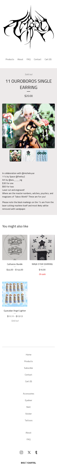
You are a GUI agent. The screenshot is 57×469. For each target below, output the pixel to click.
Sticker (28, 413)
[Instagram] (21, 452)
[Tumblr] (36, 452)
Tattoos (29, 420)
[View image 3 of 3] (41, 155)
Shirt (28, 407)
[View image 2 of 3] (28, 155)
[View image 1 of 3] (15, 155)
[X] (29, 452)
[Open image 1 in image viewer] (28, 126)
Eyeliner (28, 400)
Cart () (48, 59)
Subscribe (28, 368)
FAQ (29, 59)
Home (28, 354)
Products (10, 59)
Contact (37, 59)
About (20, 59)
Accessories (28, 393)
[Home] (28, 27)
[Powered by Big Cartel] (28, 463)
